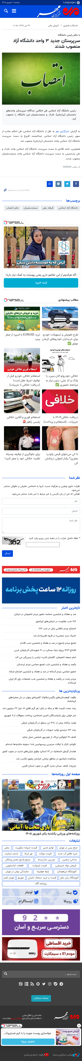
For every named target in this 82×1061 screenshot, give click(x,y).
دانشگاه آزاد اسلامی (68, 208)
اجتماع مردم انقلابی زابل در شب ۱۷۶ (57, 629)
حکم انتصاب (12, 208)
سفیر (7, 848)
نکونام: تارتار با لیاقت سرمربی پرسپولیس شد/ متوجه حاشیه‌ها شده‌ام (41, 744)
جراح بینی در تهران (68, 848)
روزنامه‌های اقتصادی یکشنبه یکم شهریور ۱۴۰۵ (51, 833)
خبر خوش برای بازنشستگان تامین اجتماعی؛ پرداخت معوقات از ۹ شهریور (40, 716)
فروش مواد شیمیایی (65, 866)
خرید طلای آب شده (67, 854)
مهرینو (21, 878)
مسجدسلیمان (31, 208)
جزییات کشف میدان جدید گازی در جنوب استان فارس (49, 766)
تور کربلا (28, 854)
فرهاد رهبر (48, 208)
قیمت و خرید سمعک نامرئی (42, 878)
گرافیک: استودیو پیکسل (34, 1055)
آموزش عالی (53, 25)
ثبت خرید (41, 282)
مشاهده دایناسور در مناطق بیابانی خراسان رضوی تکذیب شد (46, 759)
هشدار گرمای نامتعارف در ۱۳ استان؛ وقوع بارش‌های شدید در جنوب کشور (39, 752)
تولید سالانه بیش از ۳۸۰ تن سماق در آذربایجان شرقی (48, 723)
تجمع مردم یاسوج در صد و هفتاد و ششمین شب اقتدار (48, 643)
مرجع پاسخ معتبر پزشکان (17, 860)
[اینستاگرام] (49, 984)
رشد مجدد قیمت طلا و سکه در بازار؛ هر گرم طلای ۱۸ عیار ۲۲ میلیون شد (39, 708)
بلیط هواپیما (43, 872)
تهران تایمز (8, 878)
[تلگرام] (61, 984)
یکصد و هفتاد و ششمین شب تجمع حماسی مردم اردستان (46, 665)
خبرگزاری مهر (62, 131)
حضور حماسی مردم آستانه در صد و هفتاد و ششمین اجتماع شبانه (42, 672)
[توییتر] (43, 984)
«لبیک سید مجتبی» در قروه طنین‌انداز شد (54, 636)
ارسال (7, 553)
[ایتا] (20, 984)
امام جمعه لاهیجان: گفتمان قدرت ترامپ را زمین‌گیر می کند (45, 657)
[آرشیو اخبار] (26, 984)
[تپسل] (5, 223)
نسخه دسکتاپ (41, 998)
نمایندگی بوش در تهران (17, 872)
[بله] (55, 984)
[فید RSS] (32, 984)
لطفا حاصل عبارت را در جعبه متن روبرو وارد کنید (54, 538)
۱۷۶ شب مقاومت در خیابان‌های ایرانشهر (56, 621)
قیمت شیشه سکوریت (26, 848)
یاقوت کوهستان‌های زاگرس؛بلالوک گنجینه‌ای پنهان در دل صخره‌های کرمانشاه (42, 699)
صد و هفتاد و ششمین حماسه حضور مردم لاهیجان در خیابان (45, 614)
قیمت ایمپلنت (39, 866)
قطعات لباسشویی (14, 866)
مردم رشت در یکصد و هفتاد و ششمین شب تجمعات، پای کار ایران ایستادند (42, 681)
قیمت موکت (45, 854)
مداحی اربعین (69, 860)
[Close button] (79, 1026)
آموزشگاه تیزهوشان (66, 872)
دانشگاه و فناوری (70, 25)
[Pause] (7, 265)
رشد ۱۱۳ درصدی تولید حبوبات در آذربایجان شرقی (51, 730)
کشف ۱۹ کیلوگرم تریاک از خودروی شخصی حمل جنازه (49, 737)
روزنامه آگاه (41, 884)
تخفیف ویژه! (28, 1042)
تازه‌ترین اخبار (70, 608)
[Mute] (13, 265)
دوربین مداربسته (46, 860)
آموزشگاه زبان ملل (69, 878)
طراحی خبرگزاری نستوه (63, 1055)
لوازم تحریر (48, 848)
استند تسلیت (11, 854)
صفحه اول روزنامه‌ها (66, 774)
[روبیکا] (38, 984)
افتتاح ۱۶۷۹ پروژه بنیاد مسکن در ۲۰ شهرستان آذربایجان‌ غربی (45, 650)
